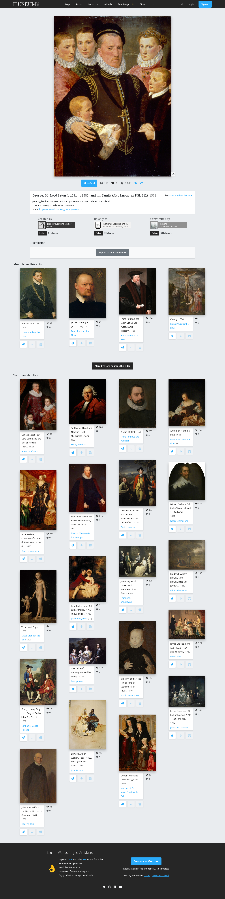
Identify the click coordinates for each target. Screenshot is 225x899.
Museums (93, 4)
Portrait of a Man (30, 323)
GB (90, 618)
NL (177, 443)
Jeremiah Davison (179, 727)
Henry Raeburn (78, 444)
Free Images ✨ (126, 4)
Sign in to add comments (112, 252)
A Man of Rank (128, 431)
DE (29, 639)
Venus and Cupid (29, 627)
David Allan (175, 656)
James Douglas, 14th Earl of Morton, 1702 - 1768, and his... (180, 715)
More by (112, 365)
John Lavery (77, 770)
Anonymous (77, 681)
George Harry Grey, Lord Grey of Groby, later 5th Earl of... (31, 713)
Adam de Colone (29, 451)
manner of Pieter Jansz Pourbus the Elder (130, 792)
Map (67, 4)
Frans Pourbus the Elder (180, 195)
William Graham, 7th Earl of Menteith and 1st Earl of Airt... (180, 508)
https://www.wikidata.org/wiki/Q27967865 (60, 209)
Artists (79, 4)
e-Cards (108, 4)
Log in (191, 4)
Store (142, 4)
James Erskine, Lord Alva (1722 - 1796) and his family (180, 647)
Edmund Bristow (178, 590)
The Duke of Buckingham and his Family (81, 672)
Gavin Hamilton (128, 527)
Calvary (173, 319)
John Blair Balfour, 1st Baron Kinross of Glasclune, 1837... (31, 811)
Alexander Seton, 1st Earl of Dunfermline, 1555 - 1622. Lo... (81, 520)
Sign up (205, 4)
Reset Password (160, 875)
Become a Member (146, 861)
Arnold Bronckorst (130, 695)
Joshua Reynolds (79, 618)
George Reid (27, 823)
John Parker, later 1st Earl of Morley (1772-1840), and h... (81, 610)
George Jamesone (30, 551)
